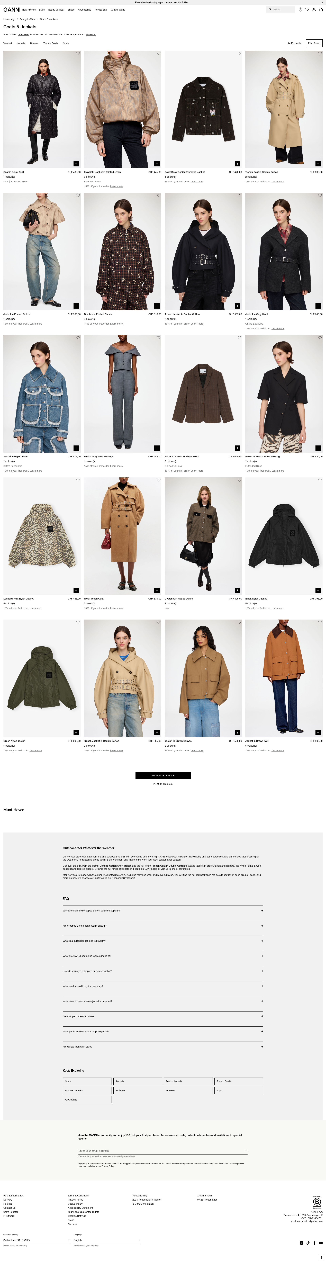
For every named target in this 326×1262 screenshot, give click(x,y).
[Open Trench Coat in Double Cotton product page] (284, 109)
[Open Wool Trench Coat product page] (122, 536)
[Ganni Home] (12, 9)
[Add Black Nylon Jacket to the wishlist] (320, 480)
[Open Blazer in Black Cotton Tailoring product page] (284, 394)
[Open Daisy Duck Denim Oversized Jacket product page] (203, 109)
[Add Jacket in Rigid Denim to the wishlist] (78, 337)
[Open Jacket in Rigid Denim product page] (42, 394)
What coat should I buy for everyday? (83, 984)
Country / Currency (10, 1235)
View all (7, 43)
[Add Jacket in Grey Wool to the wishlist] (320, 195)
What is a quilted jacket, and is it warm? (84, 939)
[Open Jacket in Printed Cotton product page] (42, 251)
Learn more (116, 186)
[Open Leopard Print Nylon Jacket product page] (42, 536)
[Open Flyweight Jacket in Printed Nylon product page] (122, 109)
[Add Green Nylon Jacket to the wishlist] (78, 622)
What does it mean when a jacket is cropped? (87, 999)
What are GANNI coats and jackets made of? (87, 954)
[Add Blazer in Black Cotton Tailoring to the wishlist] (320, 337)
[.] (163, 2)
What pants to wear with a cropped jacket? (86, 1030)
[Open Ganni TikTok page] (308, 1243)
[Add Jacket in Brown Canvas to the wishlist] (239, 622)
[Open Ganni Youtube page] (321, 1243)
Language (78, 1235)
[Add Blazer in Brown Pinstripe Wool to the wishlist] (239, 337)
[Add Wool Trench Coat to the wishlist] (158, 480)
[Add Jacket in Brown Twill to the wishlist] (320, 622)
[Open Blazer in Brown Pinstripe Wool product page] (203, 394)
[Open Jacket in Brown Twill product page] (284, 678)
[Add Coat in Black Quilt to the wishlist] (78, 53)
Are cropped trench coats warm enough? (85, 924)
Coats (66, 43)
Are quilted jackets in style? (77, 1045)
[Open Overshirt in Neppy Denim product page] (203, 536)
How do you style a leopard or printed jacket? (87, 969)
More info (91, 34)
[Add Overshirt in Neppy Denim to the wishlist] (239, 480)
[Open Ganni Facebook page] (314, 1243)
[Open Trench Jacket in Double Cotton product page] (203, 251)
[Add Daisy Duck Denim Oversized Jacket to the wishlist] (239, 53)
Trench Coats (50, 43)
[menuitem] (29, 9)
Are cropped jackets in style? (78, 1015)
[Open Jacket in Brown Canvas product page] (203, 678)
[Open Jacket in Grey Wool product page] (284, 251)
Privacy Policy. (108, 1166)
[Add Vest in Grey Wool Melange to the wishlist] (158, 337)
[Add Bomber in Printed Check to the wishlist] (158, 195)
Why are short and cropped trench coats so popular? (91, 909)
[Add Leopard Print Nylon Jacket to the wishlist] (78, 480)
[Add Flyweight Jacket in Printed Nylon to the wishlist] (158, 53)
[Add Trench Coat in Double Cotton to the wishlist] (320, 53)
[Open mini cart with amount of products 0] (321, 9)
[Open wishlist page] (307, 9)
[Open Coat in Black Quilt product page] (42, 109)
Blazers (34, 43)
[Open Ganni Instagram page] (302, 1243)
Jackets (21, 43)
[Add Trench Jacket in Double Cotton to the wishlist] (239, 195)
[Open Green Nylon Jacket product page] (42, 678)
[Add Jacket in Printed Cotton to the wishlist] (78, 195)
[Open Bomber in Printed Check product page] (122, 251)
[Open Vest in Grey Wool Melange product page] (122, 394)
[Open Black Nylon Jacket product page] (284, 536)
